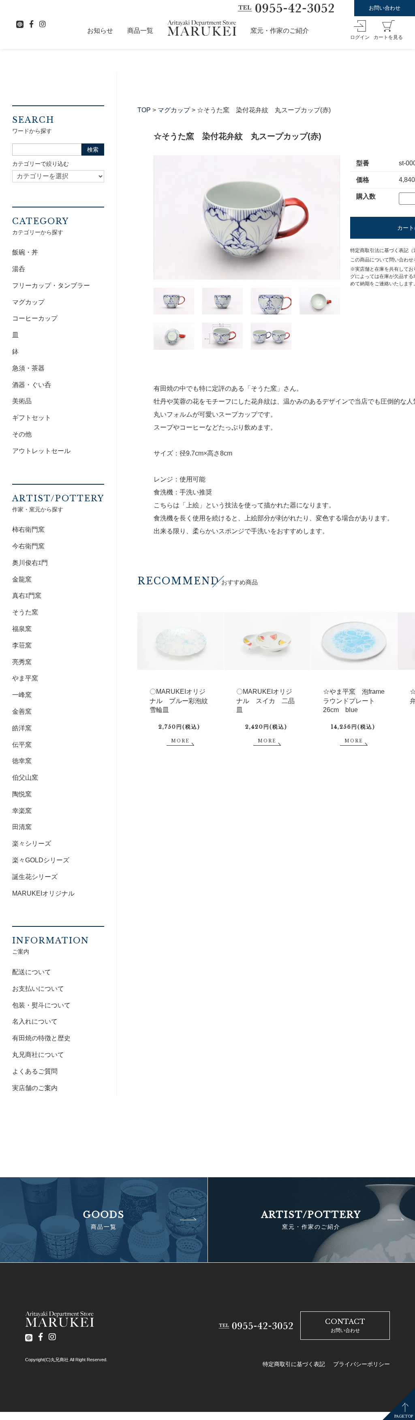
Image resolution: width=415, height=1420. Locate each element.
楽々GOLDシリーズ (40, 860)
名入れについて (35, 1021)
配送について (31, 972)
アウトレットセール (41, 450)
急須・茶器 (28, 368)
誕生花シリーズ (35, 876)
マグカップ (174, 110)
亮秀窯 (22, 662)
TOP (144, 110)
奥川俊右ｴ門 (30, 562)
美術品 (22, 401)
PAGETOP (403, 1416)
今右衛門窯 (28, 546)
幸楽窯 (22, 810)
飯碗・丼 (25, 252)
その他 (22, 434)
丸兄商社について (38, 1054)
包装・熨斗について (41, 1005)
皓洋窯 (22, 728)
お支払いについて (38, 988)
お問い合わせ (384, 8)
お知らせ (100, 30)
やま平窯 (25, 678)
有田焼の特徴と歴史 (41, 1038)
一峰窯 (22, 694)
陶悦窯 (22, 794)
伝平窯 (22, 744)
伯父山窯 (25, 777)
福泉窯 (22, 628)
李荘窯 (22, 645)
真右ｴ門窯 (26, 595)
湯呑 (18, 268)
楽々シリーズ (31, 843)
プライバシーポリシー (361, 1364)
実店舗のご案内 (35, 1087)
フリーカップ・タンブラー (51, 285)
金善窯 (22, 711)
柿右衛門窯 (28, 529)
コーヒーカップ (35, 318)
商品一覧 (140, 30)
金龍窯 (22, 579)
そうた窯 (25, 612)
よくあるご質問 (35, 1071)
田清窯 (22, 826)
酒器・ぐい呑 (31, 384)
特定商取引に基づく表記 (294, 1364)
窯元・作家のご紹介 (279, 30)
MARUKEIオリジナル (43, 893)
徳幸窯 (22, 760)
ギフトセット (31, 417)
